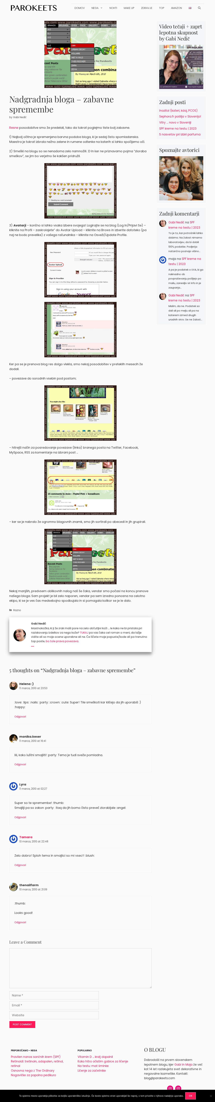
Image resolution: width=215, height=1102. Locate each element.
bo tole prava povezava (62, 641)
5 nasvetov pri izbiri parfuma (180, 134)
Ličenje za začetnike (92, 1071)
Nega (95, 8)
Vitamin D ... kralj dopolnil (95, 1057)
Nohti (113, 8)
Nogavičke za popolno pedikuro (33, 1075)
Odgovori (20, 716)
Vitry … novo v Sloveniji (175, 123)
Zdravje (146, 8)
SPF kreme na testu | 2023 (178, 129)
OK (190, 1095)
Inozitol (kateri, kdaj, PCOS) (178, 111)
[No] (210, 1096)
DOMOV (80, 8)
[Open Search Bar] (199, 8)
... (32, 645)
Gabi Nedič (176, 222)
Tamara (25, 837)
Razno (17, 610)
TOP (161, 8)
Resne (13, 128)
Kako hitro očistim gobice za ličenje (103, 1061)
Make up (129, 8)
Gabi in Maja (183, 1065)
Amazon (176, 8)
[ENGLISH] (190, 8)
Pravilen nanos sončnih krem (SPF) (35, 1057)
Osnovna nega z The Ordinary (32, 1071)
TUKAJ (84, 633)
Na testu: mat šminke (93, 1066)
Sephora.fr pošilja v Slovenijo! (180, 116)
